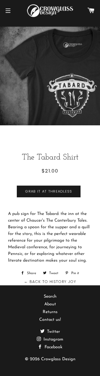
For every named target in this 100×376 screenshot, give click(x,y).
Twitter (53, 332)
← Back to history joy (50, 281)
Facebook (52, 347)
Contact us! (50, 320)
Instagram (52, 339)
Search (50, 296)
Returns (50, 312)
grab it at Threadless (48, 191)
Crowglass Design (58, 359)
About (50, 304)
